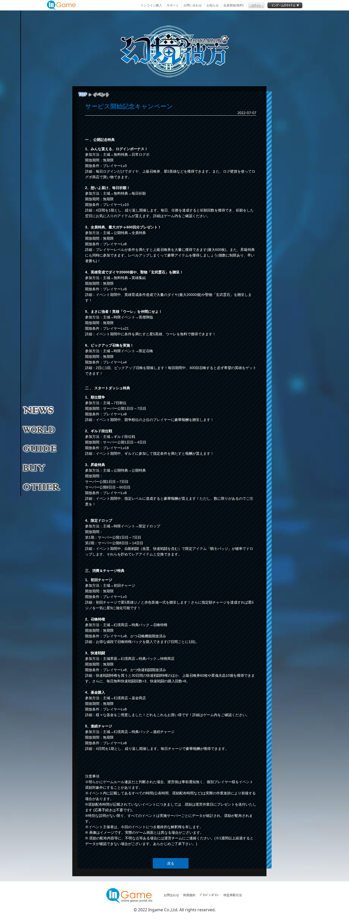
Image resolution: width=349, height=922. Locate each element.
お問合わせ (171, 895)
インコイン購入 (151, 5)
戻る (170, 863)
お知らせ (212, 5)
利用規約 (189, 895)
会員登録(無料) (233, 5)
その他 (42, 487)
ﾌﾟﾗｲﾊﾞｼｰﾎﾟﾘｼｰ (209, 895)
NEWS (42, 410)
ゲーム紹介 (42, 429)
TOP (83, 94)
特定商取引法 (233, 895)
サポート (173, 5)
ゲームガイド (42, 448)
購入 (42, 467)
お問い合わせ (192, 5)
